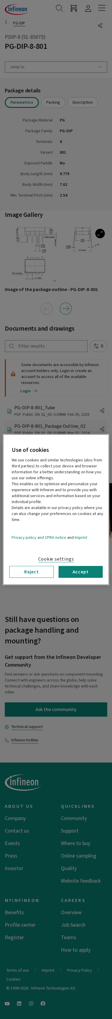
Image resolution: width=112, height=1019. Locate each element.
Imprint (81, 537)
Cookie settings (56, 559)
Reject (31, 571)
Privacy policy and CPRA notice (39, 537)
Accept (81, 571)
